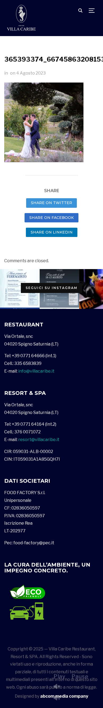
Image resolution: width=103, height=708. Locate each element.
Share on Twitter (51, 202)
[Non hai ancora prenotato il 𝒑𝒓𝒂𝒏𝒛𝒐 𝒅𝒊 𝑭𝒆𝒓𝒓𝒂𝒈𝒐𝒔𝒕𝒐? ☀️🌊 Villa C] (20, 289)
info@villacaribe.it (36, 371)
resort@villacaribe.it (38, 439)
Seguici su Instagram (51, 288)
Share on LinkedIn (52, 232)
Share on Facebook (51, 217)
